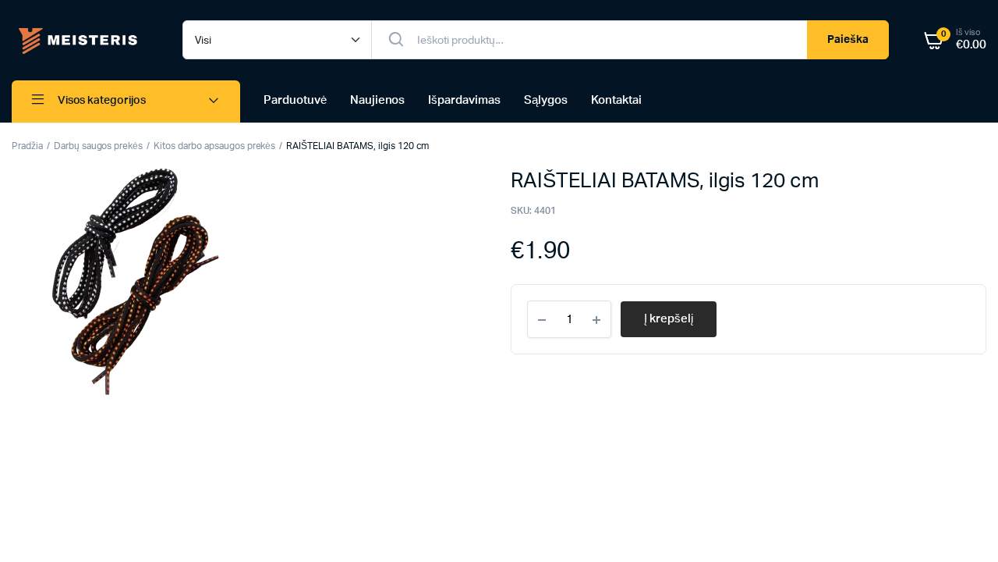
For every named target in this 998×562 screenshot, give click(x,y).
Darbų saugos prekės (98, 146)
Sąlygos (546, 100)
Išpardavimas (464, 100)
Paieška (848, 39)
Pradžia (27, 146)
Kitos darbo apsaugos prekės (214, 146)
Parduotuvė (295, 100)
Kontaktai (616, 100)
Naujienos (377, 100)
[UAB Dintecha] (81, 40)
